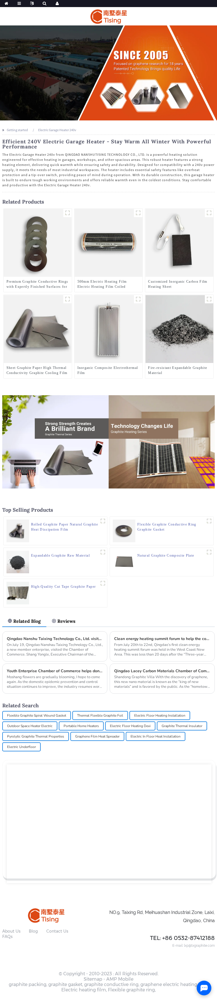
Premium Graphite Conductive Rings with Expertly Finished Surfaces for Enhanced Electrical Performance (37, 284)
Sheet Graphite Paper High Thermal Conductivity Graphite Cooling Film (37, 370)
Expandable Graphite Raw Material (60, 555)
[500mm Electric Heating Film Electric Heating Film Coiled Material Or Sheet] (108, 242)
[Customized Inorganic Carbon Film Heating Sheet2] (209, 213)
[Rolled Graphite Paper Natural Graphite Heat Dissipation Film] (17, 530)
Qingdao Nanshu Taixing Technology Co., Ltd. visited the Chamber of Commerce (55, 638)
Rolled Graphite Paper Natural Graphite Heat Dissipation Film (64, 526)
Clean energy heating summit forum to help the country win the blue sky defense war (162, 638)
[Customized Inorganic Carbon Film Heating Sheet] (179, 242)
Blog (33, 931)
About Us (11, 931)
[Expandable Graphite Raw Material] (17, 561)
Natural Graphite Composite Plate (165, 555)
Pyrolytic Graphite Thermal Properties (35, 736)
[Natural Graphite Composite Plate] (124, 561)
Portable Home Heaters (81, 726)
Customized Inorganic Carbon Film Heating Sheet (177, 284)
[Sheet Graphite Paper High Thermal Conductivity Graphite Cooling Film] (37, 329)
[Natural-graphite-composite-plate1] (209, 552)
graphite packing (27, 984)
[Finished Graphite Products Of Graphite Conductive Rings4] (67, 213)
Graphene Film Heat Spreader (97, 736)
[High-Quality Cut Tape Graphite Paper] (17, 592)
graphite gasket (65, 984)
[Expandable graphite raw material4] (209, 299)
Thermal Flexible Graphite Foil (100, 715)
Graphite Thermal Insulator (182, 726)
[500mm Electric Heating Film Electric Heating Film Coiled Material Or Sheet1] (138, 213)
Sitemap (93, 979)
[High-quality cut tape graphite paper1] (103, 583)
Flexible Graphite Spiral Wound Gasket (36, 715)
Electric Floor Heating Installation (159, 715)
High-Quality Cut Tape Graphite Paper (63, 587)
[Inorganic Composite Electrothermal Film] (108, 329)
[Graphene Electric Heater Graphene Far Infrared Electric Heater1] (138, 299)
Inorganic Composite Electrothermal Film (107, 370)
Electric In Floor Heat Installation (156, 736)
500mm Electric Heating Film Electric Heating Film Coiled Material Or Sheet (102, 284)
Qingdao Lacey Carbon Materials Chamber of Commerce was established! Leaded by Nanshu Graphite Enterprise (162, 671)
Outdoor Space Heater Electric (30, 726)
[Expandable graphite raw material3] (103, 552)
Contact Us (57, 931)
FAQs (7, 936)
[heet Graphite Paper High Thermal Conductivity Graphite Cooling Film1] (67, 299)
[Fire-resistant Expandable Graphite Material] (179, 329)
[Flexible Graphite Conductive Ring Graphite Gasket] (124, 530)
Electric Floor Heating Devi (130, 726)
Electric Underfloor (21, 747)
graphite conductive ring (111, 984)
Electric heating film (83, 990)
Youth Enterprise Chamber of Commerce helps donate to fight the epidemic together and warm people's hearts (55, 671)
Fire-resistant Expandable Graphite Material (177, 370)
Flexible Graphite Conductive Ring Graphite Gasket (166, 526)
